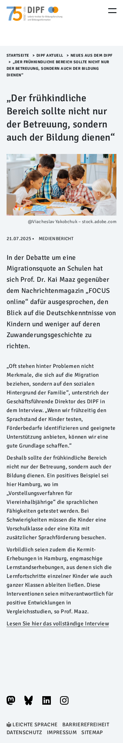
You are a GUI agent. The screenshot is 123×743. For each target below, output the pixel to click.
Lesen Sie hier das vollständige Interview (58, 623)
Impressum (62, 732)
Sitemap (92, 732)
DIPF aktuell (49, 55)
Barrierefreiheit (85, 724)
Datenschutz (24, 732)
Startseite (18, 55)
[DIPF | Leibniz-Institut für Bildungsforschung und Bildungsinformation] (34, 23)
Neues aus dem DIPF (92, 55)
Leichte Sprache (34, 724)
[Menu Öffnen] (112, 11)
